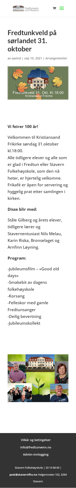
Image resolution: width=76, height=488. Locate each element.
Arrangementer (56, 58)
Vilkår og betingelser (36, 440)
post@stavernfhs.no (23, 474)
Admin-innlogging (36, 454)
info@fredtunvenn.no (35, 447)
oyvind (16, 58)
